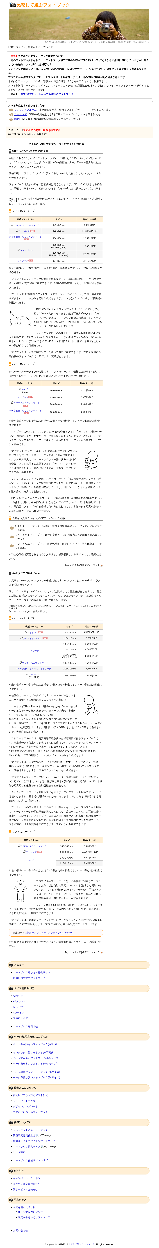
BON (17, 119)
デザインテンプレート (25, 1106)
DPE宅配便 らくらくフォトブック (33, 668)
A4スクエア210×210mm (26, 573)
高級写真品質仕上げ (24, 1135)
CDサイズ (18, 1012)
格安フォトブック (91, 565)
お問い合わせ (20, 1230)
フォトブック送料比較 (25, 1026)
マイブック (22, 260)
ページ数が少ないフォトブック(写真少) (35, 1044)
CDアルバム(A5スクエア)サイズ (30, 151)
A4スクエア (19, 1001)
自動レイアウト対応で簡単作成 (30, 1095)
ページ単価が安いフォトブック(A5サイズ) (36, 1072)
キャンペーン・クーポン (26, 1178)
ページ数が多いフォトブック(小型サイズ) (36, 1058)
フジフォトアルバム (25, 109)
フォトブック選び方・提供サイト (31, 972)
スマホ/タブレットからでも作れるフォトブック (47, 94)
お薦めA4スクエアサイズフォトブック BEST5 (49, 932)
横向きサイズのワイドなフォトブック (34, 1141)
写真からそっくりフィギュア (34, 1217)
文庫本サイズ (20, 1018)
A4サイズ (18, 996)
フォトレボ (20, 114)
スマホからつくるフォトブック (30, 1112)
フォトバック (26, 250)
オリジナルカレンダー (30, 1211)
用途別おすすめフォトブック (29, 978)
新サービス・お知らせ (25, 1189)
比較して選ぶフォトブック (43, 4)
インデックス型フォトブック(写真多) (33, 1052)
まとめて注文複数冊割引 (26, 1184)
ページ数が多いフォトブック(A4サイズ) (35, 1063)
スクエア (76, 565)
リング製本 (19, 1152)
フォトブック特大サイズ (26, 1146)
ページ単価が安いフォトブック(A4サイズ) (36, 1077)
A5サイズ (18, 1007)
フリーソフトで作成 (24, 1101)
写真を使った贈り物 (24, 1207)
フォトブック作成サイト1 (27, 1160)
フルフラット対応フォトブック (30, 1130)
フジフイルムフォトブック (27, 225)
